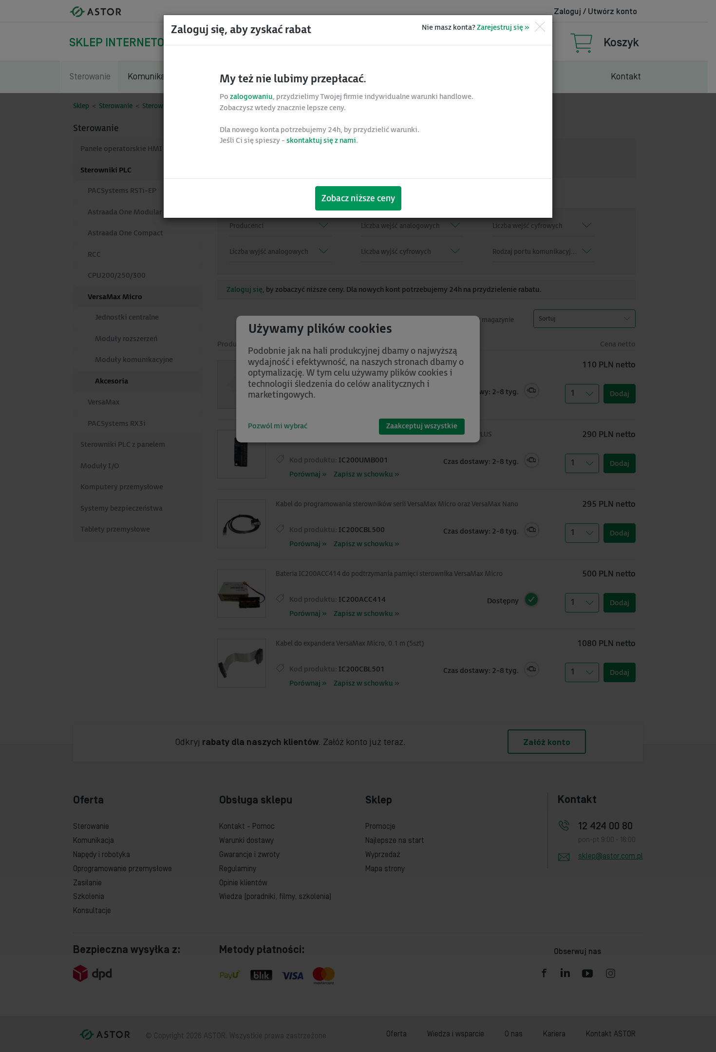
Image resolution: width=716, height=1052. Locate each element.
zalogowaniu (251, 96)
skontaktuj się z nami (321, 140)
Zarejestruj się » (503, 27)
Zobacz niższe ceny (358, 198)
